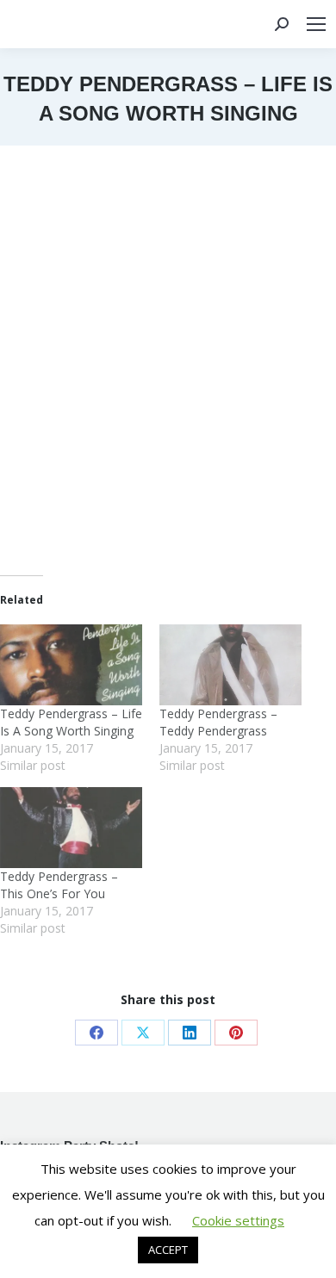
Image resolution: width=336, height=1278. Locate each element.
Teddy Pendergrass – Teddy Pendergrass (218, 722)
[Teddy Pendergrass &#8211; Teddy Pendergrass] (230, 664)
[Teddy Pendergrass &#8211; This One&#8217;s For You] (71, 827)
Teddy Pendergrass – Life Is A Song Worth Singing (71, 722)
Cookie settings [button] (238, 1220)
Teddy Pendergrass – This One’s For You (59, 885)
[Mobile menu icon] (316, 24)
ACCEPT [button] (168, 1249)
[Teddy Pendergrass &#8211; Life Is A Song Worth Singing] (71, 664)
